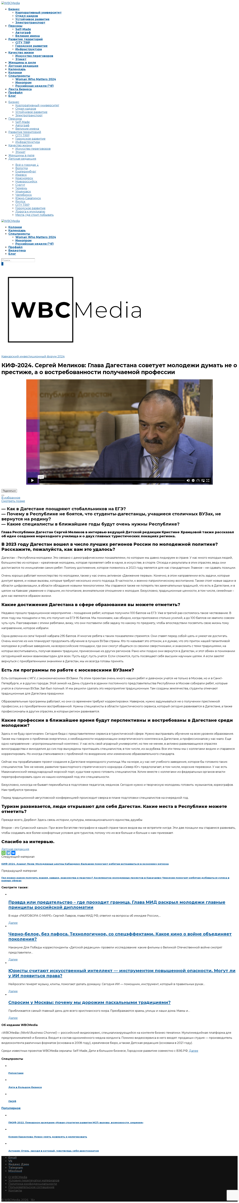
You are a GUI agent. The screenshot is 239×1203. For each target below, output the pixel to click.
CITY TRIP (22, 42)
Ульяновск (23, 191)
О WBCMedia (17, 1177)
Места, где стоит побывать (34, 215)
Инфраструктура (28, 49)
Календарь (17, 69)
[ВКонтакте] (13, 853)
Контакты (15, 1190)
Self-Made (23, 29)
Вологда (21, 168)
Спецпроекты (19, 76)
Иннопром (23, 82)
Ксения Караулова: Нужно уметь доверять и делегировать (47, 1136)
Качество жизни (21, 52)
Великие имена (27, 36)
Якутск (20, 201)
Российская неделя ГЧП (34, 86)
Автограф (23, 32)
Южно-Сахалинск (28, 198)
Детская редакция (23, 66)
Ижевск (21, 175)
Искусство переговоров (34, 56)
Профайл (15, 92)
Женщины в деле (22, 62)
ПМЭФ (12, 1101)
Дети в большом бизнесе (25, 1087)
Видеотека (17, 250)
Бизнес (14, 9)
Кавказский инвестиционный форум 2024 (33, 356)
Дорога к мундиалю (30, 211)
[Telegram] (8, 853)
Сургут (20, 185)
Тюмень (21, 188)
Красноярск (24, 178)
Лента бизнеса (20, 89)
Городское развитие (31, 46)
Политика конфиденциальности (32, 1183)
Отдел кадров (26, 16)
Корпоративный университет (38, 12)
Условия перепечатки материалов (33, 1180)
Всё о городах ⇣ (27, 165)
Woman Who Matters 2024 (35, 79)
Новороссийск (26, 181)
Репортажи (15, 1073)
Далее (13, 923)
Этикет (20, 59)
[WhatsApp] (3, 853)
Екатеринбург (25, 171)
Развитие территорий (25, 39)
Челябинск (23, 195)
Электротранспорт (30, 22)
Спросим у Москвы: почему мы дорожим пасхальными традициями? (89, 1002)
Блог (12, 96)
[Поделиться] (2, 495)
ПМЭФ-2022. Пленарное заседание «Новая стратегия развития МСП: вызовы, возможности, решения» (75, 1122)
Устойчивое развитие (32, 19)
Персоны (15, 26)
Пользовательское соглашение (31, 1187)
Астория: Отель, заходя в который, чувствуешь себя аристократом (53, 1150)
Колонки (15, 72)
